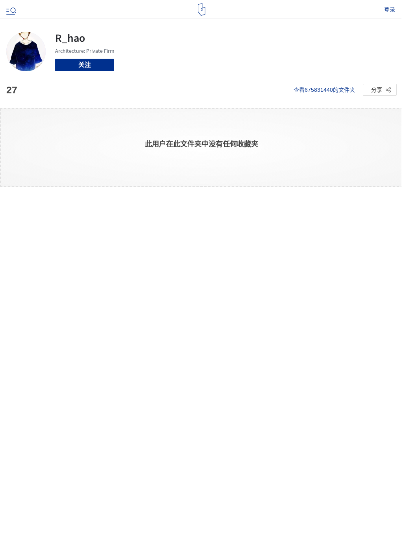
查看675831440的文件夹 (324, 90)
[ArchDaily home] (201, 9)
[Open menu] (10, 9)
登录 (389, 9)
